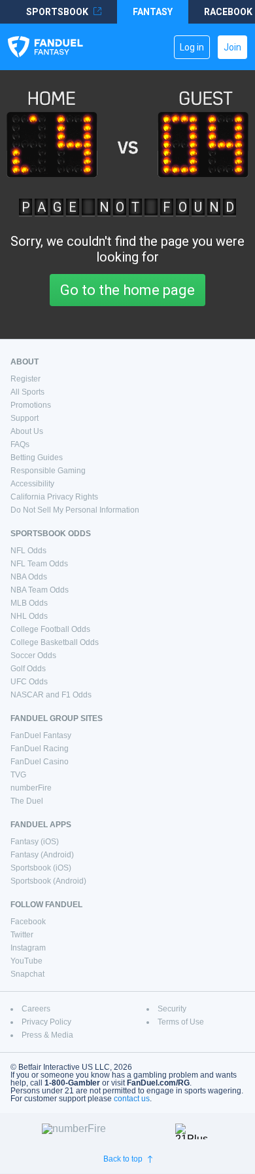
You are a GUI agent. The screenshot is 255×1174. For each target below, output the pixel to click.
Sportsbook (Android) (48, 881)
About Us (26, 431)
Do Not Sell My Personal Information (74, 510)
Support (24, 418)
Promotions (30, 405)
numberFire (31, 787)
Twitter (21, 934)
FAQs (19, 444)
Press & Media (47, 1035)
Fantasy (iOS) (34, 841)
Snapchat (27, 974)
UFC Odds (29, 681)
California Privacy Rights (54, 496)
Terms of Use (181, 1022)
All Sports (27, 392)
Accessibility (32, 483)
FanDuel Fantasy (40, 735)
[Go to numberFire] (103, 1131)
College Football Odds (50, 629)
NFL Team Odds (39, 563)
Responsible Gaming (48, 470)
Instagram (28, 947)
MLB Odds (29, 603)
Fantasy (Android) (42, 854)
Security (172, 1008)
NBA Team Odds (39, 590)
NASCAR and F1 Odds (51, 694)
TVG (18, 774)
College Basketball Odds (54, 642)
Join (232, 47)
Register (25, 378)
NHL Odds (29, 616)
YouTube (26, 961)
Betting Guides (36, 457)
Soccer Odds (33, 655)
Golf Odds (28, 668)
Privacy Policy (46, 1022)
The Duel (26, 801)
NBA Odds (28, 576)
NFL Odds (28, 550)
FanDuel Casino (39, 761)
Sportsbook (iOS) (40, 867)
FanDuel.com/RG (158, 1082)
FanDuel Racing (39, 748)
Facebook (28, 921)
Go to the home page (127, 290)
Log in (192, 47)
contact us (132, 1098)
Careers (36, 1008)
